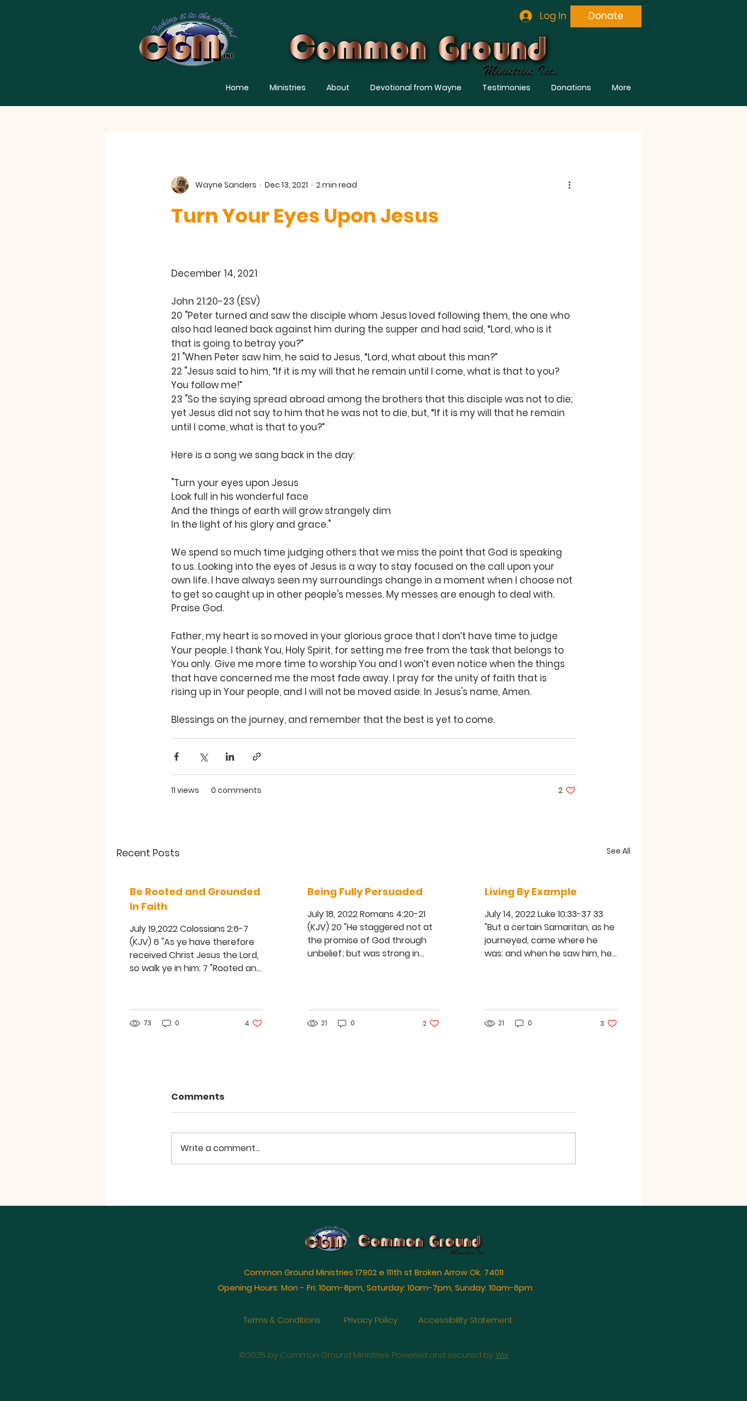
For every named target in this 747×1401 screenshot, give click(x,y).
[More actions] (569, 184)
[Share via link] (257, 756)
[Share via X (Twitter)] (203, 756)
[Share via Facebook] (176, 756)
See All (618, 850)
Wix (502, 1341)
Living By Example (531, 891)
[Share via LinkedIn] (230, 756)
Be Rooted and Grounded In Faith (195, 899)
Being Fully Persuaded (365, 891)
